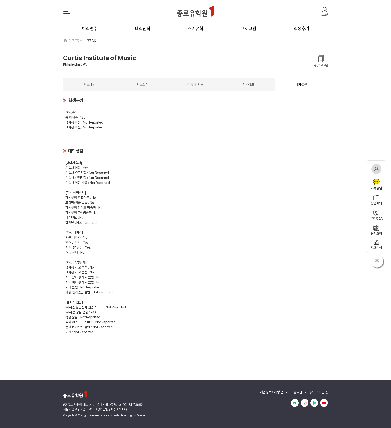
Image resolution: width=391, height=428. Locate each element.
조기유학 (195, 28)
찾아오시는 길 (319, 392)
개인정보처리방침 (271, 392)
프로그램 (248, 28)
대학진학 (142, 28)
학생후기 (301, 28)
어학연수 (89, 28)
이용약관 (296, 392)
